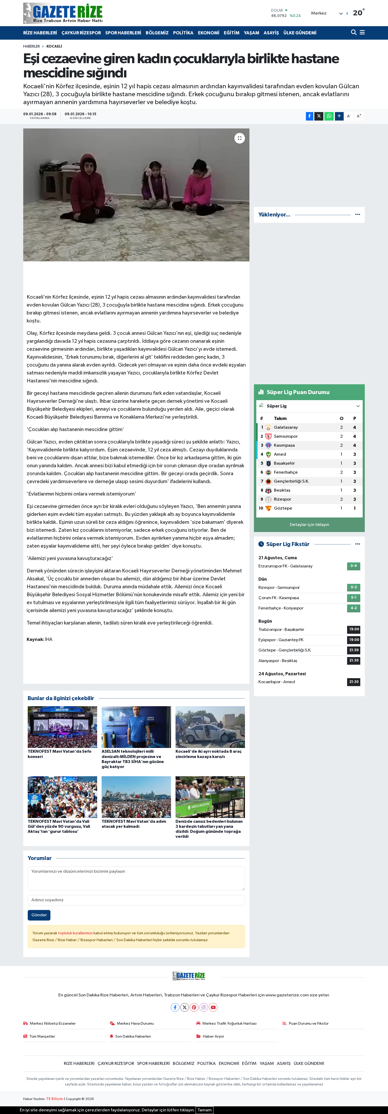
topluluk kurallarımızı (75, 933)
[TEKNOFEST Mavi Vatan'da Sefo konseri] (62, 727)
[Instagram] (203, 1007)
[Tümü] (357, 214)
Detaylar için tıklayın (309, 525)
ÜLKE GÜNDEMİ (299, 33)
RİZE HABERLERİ (40, 33)
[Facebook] (175, 1007)
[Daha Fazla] (339, 116)
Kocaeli (54, 46)
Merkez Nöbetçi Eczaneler (53, 1023)
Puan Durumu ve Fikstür (309, 1023)
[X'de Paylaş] (318, 116)
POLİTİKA (183, 33)
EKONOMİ (208, 33)
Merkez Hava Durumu (135, 1023)
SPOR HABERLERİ (123, 33)
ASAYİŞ (271, 33)
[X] (184, 1007)
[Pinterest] (194, 1007)
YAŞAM (251, 33)
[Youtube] (213, 1007)
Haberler (31, 46)
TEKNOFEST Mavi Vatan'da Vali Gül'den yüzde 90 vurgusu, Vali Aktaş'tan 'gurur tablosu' (59, 826)
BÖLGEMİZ (157, 33)
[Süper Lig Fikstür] (357, 544)
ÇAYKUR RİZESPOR (81, 33)
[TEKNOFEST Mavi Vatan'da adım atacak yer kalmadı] (136, 797)
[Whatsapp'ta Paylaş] (329, 116)
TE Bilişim (54, 1099)
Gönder (39, 915)
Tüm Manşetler (42, 1036)
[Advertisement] (309, 165)
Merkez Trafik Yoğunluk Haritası (229, 1023)
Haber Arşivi (213, 1036)
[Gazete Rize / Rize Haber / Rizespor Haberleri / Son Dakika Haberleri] (76, 13)
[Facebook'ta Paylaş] (309, 116)
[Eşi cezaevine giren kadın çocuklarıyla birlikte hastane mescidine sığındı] (136, 194)
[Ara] (354, 33)
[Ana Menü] (361, 33)
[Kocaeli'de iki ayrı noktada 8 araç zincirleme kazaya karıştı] (210, 727)
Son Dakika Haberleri (133, 1036)
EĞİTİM (231, 33)
